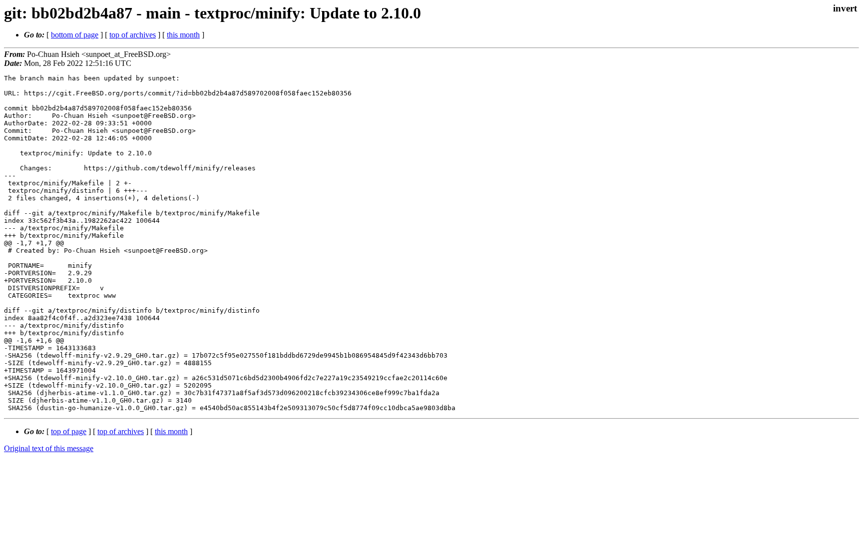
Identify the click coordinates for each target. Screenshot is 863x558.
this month (183, 34)
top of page (68, 431)
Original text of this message (48, 448)
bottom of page (74, 34)
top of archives (132, 34)
